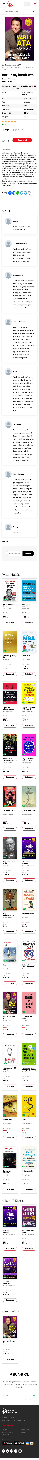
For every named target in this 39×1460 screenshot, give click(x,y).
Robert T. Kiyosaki (9, 79)
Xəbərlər (24, 1432)
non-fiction (19, 67)
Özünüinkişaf (29, 67)
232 (25, 106)
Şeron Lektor (7, 81)
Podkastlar (5, 1440)
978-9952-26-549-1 (28, 93)
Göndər (28, 553)
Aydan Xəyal (29, 109)
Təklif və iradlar (7, 1426)
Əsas (3, 67)
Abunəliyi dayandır (30, 1400)
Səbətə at (22, 140)
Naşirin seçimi (25, 1429)
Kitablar (10, 67)
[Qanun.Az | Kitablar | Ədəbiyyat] (10, 4)
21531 (26, 117)
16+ (5, 69)
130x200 (27, 98)
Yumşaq (27, 102)
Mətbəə (4, 1437)
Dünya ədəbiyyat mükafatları (8, 1433)
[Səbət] (35, 4)
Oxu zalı (4, 1429)
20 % (26, 113)
